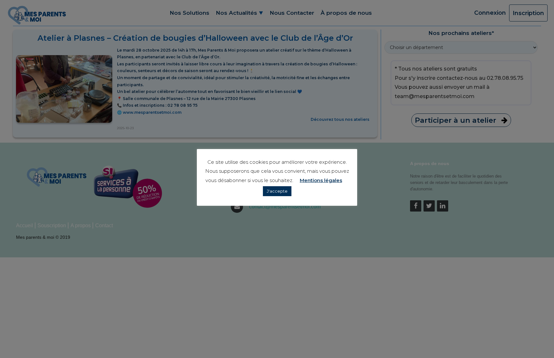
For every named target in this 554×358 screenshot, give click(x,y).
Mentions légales (321, 180)
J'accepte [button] (277, 191)
